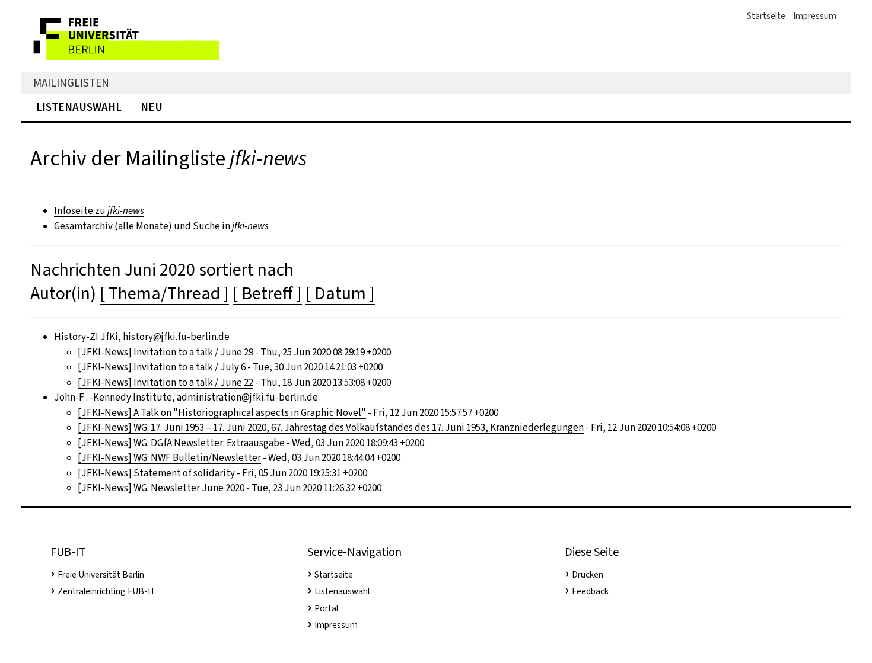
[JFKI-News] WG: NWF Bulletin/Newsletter (169, 458)
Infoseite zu (99, 210)
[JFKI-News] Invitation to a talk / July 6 (162, 367)
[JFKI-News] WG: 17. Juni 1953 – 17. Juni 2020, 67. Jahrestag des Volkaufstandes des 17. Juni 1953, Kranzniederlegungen (331, 427)
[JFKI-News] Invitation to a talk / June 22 (165, 382)
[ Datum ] (340, 293)
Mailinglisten (71, 82)
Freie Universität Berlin (101, 575)
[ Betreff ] (267, 293)
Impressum (814, 16)
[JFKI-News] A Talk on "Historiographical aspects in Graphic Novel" (222, 412)
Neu (152, 107)
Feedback (590, 591)
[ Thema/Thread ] (164, 293)
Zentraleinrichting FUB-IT (106, 591)
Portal (326, 608)
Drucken (587, 575)
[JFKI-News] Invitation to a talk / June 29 (165, 352)
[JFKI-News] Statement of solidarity (156, 473)
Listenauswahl (79, 107)
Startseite (766, 16)
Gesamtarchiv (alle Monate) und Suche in (161, 226)
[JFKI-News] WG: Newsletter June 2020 (161, 488)
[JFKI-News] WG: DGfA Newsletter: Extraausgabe (181, 443)
